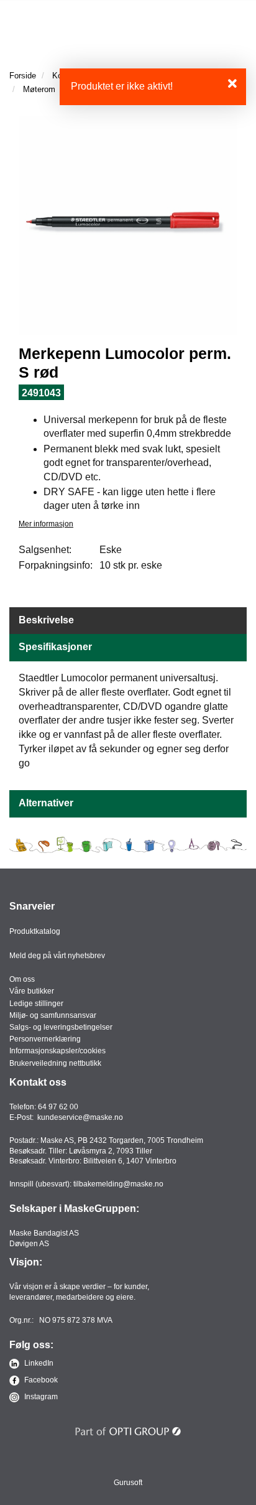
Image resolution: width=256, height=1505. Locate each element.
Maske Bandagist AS (44, 1233)
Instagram (40, 1396)
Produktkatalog (34, 931)
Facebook (40, 1380)
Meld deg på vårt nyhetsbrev (57, 955)
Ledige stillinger (36, 1003)
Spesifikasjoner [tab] (55, 646)
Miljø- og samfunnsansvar (52, 1015)
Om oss (22, 979)
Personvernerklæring (45, 1039)
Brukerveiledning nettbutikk (55, 1063)
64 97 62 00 (58, 1106)
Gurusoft (128, 1482)
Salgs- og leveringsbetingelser (60, 1027)
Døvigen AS (29, 1243)
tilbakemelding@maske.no (118, 1184)
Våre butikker (31, 991)
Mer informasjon (46, 524)
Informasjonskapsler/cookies (57, 1050)
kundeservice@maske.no (80, 1117)
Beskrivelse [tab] (46, 620)
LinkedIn (37, 1363)
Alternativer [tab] (46, 803)
